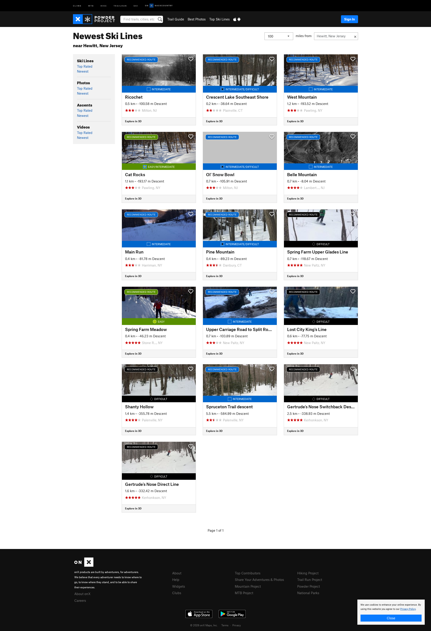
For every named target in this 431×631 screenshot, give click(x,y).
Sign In (349, 19)
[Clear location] (355, 36)
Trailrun (120, 5)
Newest (82, 71)
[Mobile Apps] (236, 19)
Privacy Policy (408, 609)
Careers (80, 600)
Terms (225, 625)
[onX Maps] (83, 565)
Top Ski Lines (219, 19)
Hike (104, 5)
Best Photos (197, 19)
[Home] (96, 19)
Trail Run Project (309, 580)
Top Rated (84, 66)
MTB (91, 5)
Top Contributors (247, 573)
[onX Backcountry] (159, 6)
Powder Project (308, 586)
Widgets (178, 586)
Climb (77, 5)
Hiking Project (308, 573)
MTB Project (244, 593)
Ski (136, 5)
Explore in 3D (133, 121)
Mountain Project (248, 586)
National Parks (308, 593)
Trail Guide (175, 19)
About (176, 573)
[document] (391, 612)
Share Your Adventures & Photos (259, 580)
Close (391, 618)
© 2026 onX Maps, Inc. (204, 625)
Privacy (236, 625)
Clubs (176, 593)
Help (175, 580)
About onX (82, 594)
